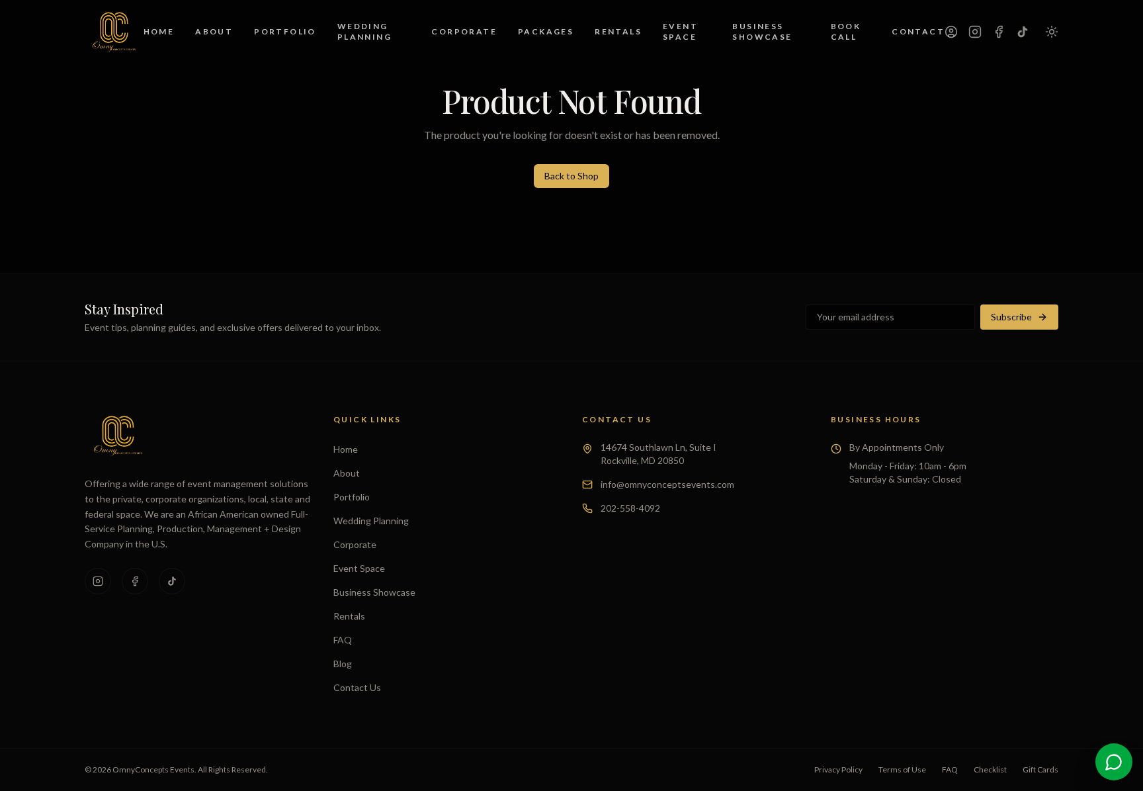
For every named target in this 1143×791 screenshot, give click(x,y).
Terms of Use (902, 769)
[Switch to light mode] (1051, 31)
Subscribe (1011, 316)
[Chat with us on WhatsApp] (1113, 761)
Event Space (680, 31)
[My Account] (951, 31)
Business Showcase (762, 31)
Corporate (464, 31)
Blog (342, 663)
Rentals (618, 31)
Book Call (846, 31)
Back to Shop (571, 175)
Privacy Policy (838, 769)
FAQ (342, 639)
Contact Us (357, 687)
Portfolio (285, 31)
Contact (918, 31)
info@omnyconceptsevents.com (667, 484)
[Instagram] (975, 31)
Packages (545, 31)
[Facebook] (998, 31)
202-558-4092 (630, 508)
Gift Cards (1040, 769)
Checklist (990, 769)
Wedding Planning (364, 31)
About (214, 31)
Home (159, 31)
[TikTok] (1022, 31)
